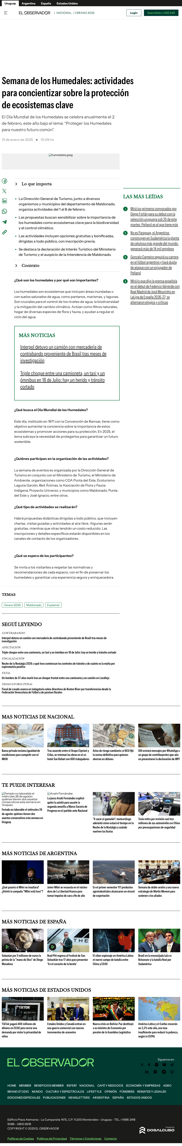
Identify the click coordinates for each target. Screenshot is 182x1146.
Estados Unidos (67, 3)
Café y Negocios (110, 1085)
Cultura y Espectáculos (65, 1091)
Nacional (64, 12)
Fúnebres (127, 1091)
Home (11, 1085)
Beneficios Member (49, 1085)
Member (25, 1085)
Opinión (111, 1091)
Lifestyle (94, 1091)
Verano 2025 (12, 605)
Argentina (28, 3)
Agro (167, 1085)
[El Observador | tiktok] (172, 1065)
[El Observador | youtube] (164, 1065)
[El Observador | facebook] (149, 1065)
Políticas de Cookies (20, 1138)
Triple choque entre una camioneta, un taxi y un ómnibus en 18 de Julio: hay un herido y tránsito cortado (59, 652)
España (46, 3)
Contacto (110, 1138)
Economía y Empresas (143, 1085)
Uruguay (10, 3)
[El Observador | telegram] (164, 1072)
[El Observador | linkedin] (147, 1072)
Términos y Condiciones (85, 1138)
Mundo (37, 1091)
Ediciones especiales (23, 1097)
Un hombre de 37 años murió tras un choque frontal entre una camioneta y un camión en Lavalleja (55, 678)
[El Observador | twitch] (172, 1072)
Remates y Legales (151, 1091)
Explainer (53, 605)
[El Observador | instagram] (156, 1065)
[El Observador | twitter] (142, 1065)
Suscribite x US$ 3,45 (161, 13)
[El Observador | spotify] (155, 1072)
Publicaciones (54, 1097)
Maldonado (33, 605)
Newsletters (79, 1097)
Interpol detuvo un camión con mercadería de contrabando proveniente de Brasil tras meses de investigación (54, 639)
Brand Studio (18, 1091)
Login (134, 13)
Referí (72, 1085)
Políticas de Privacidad (52, 1138)
